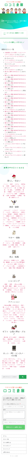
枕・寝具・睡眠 (7, 286)
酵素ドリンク (10, 216)
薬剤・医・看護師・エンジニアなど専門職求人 (14, 262)
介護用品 (9, 290)
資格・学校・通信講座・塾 (16, 268)
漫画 (17, 361)
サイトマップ (6, 449)
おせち (13, 343)
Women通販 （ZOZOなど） (12, 305)
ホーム (4, 436)
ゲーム (19, 359)
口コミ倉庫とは (7, 442)
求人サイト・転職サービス (11, 260)
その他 (8, 368)
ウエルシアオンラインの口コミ (13, 147)
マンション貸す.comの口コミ (13, 90)
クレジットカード (10, 241)
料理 (8, 186)
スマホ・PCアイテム (9, 359)
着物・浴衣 (19, 316)
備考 (4, 409)
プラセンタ (6, 218)
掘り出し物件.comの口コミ (12, 71)
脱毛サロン (16, 212)
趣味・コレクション (19, 286)
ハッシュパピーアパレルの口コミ (14, 62)
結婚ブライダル (16, 186)
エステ (8, 212)
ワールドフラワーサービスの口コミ (15, 56)
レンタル (9, 320)
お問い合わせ (6, 452)
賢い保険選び (16, 243)
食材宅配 (10, 339)
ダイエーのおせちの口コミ (12, 66)
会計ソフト (16, 247)
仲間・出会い (13, 366)
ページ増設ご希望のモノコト (11, 404)
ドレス (6, 318)
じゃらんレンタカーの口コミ (13, 143)
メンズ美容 (16, 227)
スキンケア (7, 210)
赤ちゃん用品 (18, 284)
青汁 (9, 220)
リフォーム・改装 (12, 193)
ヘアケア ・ (16, 210)
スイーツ (17, 339)
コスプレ (12, 318)
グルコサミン (10, 221)
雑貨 (6, 284)
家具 (11, 284)
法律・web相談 (11, 195)
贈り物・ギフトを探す (10, 337)
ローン (8, 243)
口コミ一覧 (6, 439)
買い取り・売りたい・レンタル (14, 292)
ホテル (17, 184)
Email (4, 420)
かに (19, 343)
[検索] (22, 377)
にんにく (15, 220)
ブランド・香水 (18, 290)
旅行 (11, 184)
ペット (6, 184)
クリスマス (17, 341)
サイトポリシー (7, 445)
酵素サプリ (19, 216)
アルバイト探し (11, 266)
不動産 (10, 192)
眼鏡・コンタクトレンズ (11, 288)
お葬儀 (19, 195)
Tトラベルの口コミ (10, 60)
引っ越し (10, 190)
